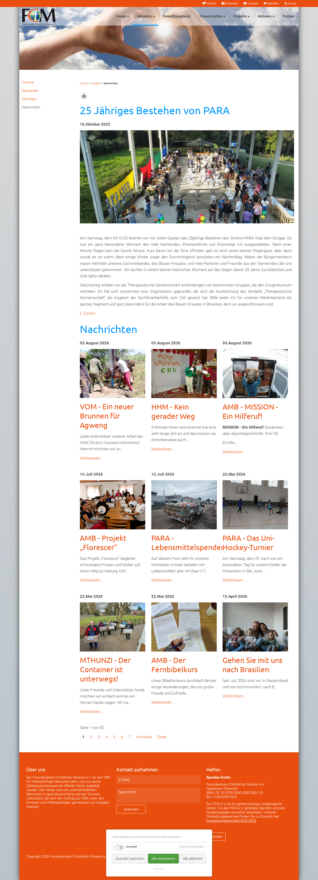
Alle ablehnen (193, 858)
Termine (28, 82)
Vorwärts (144, 737)
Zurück (89, 313)
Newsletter (30, 91)
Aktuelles (144, 16)
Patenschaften (211, 16)
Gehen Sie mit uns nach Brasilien (252, 664)
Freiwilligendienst (176, 16)
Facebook (231, 3)
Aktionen (264, 16)
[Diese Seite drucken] (84, 96)
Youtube (252, 3)
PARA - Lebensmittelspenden (188, 542)
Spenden (273, 3)
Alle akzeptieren (163, 858)
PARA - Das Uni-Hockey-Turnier (248, 542)
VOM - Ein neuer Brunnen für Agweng (107, 416)
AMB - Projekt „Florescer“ (103, 542)
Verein (121, 16)
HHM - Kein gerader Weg (173, 411)
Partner (288, 16)
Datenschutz (159, 869)
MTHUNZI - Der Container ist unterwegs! (105, 669)
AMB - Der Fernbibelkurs (174, 664)
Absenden (131, 809)
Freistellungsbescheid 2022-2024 (231, 821)
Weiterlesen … (92, 458)
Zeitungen (29, 99)
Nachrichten (31, 107)
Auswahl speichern (129, 858)
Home (83, 83)
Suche (292, 3)
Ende (162, 737)
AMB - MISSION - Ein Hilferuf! (250, 411)
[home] (39, 16)
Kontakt (211, 3)
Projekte (240, 16)
